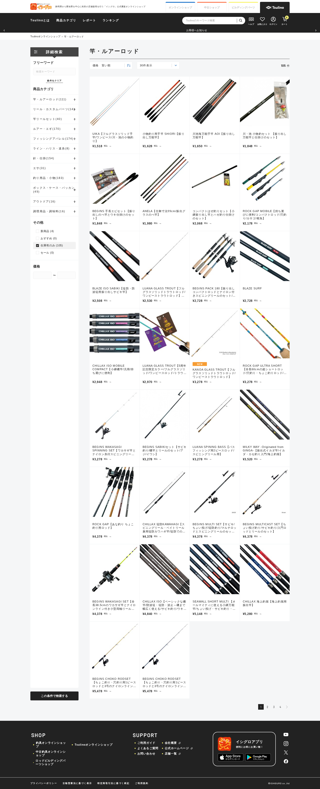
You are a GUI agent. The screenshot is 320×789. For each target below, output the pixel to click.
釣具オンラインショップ (51, 744)
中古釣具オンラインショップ (51, 753)
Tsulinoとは (40, 20)
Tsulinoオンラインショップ (45, 36)
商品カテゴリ (66, 20)
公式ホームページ (177, 748)
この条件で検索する (54, 695)
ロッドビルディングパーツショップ (51, 762)
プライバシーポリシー (43, 783)
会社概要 (171, 742)
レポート (89, 20)
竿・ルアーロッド (74, 36)
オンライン (180, 7)
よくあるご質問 (147, 748)
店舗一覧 (171, 753)
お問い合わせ (146, 753)
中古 (212, 7)
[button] (4, 30)
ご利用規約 (141, 783)
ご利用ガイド (146, 742)
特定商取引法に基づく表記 (113, 783)
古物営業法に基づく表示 (77, 783)
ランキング (111, 20)
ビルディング (243, 7)
